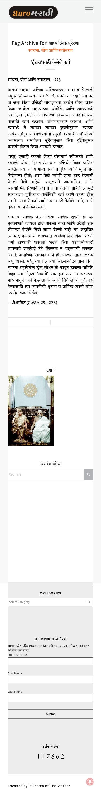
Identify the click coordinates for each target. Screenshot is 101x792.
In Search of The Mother (49, 785)
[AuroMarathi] (33, 9)
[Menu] (87, 9)
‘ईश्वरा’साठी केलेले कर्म (50, 63)
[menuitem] (87, 9)
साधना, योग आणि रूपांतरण (50, 50)
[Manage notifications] (90, 781)
